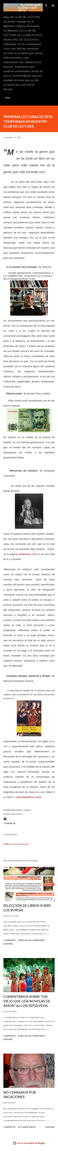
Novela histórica (13, 814)
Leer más (8, 944)
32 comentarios (26, 1127)
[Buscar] (46, 5)
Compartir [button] (9, 823)
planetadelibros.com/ (29, 797)
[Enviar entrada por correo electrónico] (5, 820)
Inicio (7, 97)
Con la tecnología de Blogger (30, 1143)
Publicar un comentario (16, 844)
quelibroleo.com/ (27, 554)
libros (27, 810)
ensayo (19, 810)
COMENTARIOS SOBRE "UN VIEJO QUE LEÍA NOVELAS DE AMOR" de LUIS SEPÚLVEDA (26, 1001)
